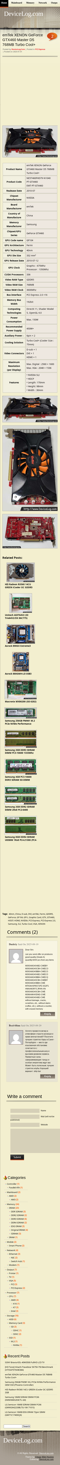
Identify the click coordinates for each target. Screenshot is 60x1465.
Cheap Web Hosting (44, 1457)
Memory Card (15, 1323)
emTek (35, 913)
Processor (11, 1292)
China (18, 913)
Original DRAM (18, 1229)
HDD (11, 1319)
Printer (12, 1273)
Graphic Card (35, 917)
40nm (11, 913)
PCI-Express (34, 920)
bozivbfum (14, 1025)
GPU (26, 917)
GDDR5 (49, 913)
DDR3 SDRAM (17, 1218)
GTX (44, 917)
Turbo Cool (27, 923)
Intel (13, 1311)
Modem (12, 1265)
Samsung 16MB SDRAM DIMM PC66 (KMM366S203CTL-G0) (22, 1398)
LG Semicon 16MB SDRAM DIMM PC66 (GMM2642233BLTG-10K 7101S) (23, 1406)
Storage (10, 1315)
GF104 (20, 917)
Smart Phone (15, 1245)
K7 (14, 1307)
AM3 (13, 1199)
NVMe (16, 1345)
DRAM (12, 1207)
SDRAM (14, 1233)
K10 (15, 1303)
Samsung (12, 923)
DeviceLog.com (23, 13)
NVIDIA (24, 920)
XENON (41, 923)
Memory (30, 3)
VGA (35, 923)
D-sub (24, 913)
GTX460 (50, 917)
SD (12, 1326)
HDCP (10, 920)
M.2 (13, 1341)
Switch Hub (16, 1261)
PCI (12, 1284)
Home (4, 3)
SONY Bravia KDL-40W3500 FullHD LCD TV (24, 1362)
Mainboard (16, 3)
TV (10, 1276)
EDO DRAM (16, 1226)
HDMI (17, 920)
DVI (30, 913)
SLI (19, 923)
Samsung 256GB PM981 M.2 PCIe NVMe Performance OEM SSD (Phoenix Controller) (30, 1383)
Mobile (10, 1241)
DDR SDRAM (17, 1211)
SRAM (12, 1237)
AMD (11, 1195)
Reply (47, 1014)
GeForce (12, 917)
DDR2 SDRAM (17, 1215)
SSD (11, 1337)
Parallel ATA (14, 1187)
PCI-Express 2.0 (48, 920)
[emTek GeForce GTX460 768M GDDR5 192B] (30, 141)
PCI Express (40, 49)
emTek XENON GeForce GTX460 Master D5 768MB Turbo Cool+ (22, 40)
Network (43, 3)
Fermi (42, 913)
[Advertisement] (30, 92)
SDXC (15, 1334)
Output (54, 3)
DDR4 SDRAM (17, 1222)
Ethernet (13, 1253)
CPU (11, 1296)
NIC (13, 1257)
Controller (11, 1183)
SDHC (16, 1330)
